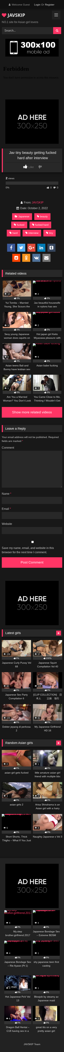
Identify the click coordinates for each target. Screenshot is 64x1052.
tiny (51, 232)
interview (33, 232)
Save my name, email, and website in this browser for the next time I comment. (28, 550)
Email (6, 508)
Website (7, 523)
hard (15, 232)
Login (37, 4)
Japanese (23, 216)
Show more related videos (32, 412)
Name (6, 493)
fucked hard (42, 224)
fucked (20, 224)
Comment (8, 447)
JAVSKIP (15, 15)
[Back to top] (53, 1041)
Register (49, 4)
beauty (44, 216)
